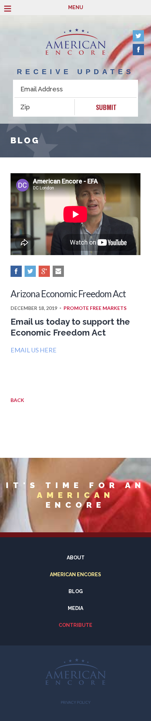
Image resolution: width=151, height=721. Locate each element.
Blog (75, 591)
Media (75, 608)
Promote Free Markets (95, 308)
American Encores (75, 574)
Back (17, 400)
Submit (106, 107)
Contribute (75, 625)
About (76, 557)
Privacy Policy (76, 702)
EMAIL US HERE (34, 350)
